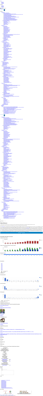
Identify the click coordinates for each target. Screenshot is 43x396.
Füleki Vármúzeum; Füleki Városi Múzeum (5, 307)
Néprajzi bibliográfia (6, 192)
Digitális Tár (2, 25)
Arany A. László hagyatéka (6, 152)
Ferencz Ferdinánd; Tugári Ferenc (4, 305)
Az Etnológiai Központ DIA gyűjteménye (7, 70)
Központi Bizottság (5, 100)
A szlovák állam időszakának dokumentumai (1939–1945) (9, 120)
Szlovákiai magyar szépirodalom (7, 141)
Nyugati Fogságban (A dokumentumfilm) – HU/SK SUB (9, 173)
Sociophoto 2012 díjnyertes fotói (7, 72)
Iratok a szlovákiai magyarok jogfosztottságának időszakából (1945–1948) (10, 19)
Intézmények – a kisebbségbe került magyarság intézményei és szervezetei (10, 212)
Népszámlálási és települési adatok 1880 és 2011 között (6, 387)
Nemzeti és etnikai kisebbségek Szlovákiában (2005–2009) (9, 113)
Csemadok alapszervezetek (4, 359)
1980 (1, 265)
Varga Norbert (2, 314)
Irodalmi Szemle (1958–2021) (6, 27)
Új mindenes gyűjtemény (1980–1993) (7, 37)
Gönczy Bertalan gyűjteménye (6, 78)
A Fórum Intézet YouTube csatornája (7, 67)
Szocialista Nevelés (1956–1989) (7, 31)
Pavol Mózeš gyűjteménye (6, 185)
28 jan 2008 (1, 335)
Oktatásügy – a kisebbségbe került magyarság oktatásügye (9, 213)
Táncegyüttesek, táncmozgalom (7, 102)
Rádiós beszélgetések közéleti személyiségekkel (8, 75)
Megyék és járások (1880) (3, 381)
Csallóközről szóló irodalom (6, 86)
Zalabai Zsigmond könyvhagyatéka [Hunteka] (8, 57)
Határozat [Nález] (5, 126)
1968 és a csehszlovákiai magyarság (7, 13)
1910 (1, 268)
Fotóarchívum (4, 69)
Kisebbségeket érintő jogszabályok (6, 20)
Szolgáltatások (2, 6)
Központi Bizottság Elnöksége (6, 205)
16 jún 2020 (1, 315)
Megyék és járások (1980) (3, 385)
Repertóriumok (4, 94)
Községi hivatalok (4, 169)
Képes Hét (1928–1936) (6, 28)
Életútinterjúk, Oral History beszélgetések (7, 180)
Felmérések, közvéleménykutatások (7, 73)
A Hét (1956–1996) (5, 26)
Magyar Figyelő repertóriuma (6, 201)
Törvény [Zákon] (5, 23)
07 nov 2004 (1, 324)
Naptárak (4, 164)
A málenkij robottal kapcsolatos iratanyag (7, 119)
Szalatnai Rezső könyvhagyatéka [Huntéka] (8, 54)
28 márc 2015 (1, 306)
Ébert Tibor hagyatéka (6, 162)
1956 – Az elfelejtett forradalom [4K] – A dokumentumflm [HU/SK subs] (10, 171)
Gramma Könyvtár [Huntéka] (6, 44)
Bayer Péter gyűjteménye (6, 77)
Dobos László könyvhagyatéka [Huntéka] (7, 153)
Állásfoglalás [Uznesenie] (6, 128)
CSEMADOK (4, 202)
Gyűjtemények (2, 41)
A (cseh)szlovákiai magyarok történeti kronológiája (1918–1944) (10, 111)
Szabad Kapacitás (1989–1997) (7, 30)
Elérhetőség (2, 5)
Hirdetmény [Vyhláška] (6, 22)
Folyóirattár (5, 148)
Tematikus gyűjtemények (5, 58)
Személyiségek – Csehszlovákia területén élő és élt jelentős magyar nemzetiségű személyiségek (12, 109)
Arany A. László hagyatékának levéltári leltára (8, 48)
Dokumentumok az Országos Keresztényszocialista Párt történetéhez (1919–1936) (11, 121)
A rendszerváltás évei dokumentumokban (7, 15)
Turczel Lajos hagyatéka (6, 159)
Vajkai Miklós (5, 91)
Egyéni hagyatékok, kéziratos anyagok (7, 17)
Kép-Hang (2, 170)
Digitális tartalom (4, 40)
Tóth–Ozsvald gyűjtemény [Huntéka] (7, 150)
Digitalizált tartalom (4, 142)
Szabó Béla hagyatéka (6, 52)
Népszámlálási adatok (21, 232)
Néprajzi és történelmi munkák (6, 140)
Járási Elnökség (5, 204)
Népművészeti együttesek (5, 65)
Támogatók (2, 3)
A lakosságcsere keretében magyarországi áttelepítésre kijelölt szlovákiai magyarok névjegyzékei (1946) (13, 14)
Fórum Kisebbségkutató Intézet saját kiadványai (8, 139)
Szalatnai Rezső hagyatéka (6, 89)
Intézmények (2, 61)
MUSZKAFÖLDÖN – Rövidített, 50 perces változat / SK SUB (10, 68)
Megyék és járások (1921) (3, 383)
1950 (1, 266)
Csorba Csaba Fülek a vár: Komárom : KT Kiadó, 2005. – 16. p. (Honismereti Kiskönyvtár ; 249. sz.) (12, 329)
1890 (1, 269)
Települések (2, 105)
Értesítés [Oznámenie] (6, 24)
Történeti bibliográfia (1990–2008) (7, 90)
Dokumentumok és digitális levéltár (6, 117)
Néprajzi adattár (5, 60)
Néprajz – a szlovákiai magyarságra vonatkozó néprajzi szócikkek (10, 108)
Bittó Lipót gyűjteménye (6, 182)
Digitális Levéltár (3, 12)
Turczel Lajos (5, 194)
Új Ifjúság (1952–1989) (6, 137)
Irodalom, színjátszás (6, 99)
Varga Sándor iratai (5, 160)
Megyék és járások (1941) (3, 384)
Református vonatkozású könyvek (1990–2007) (8, 88)
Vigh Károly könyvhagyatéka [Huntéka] (7, 56)
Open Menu (1, 4)
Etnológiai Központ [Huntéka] (6, 93)
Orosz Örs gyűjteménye (6, 184)
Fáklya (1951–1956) (6, 131)
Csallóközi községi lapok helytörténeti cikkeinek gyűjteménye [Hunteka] (10, 190)
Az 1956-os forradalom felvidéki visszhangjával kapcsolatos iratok (10, 16)
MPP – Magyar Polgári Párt (5, 104)
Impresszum (2, 2)
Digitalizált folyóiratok (5, 130)
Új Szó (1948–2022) (6, 33)
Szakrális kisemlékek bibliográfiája (7, 193)
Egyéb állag (5, 98)
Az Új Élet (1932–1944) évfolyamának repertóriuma (8, 95)
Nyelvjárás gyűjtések (6, 74)
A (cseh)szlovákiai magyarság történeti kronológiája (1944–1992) (10, 216)
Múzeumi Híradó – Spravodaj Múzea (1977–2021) (8, 35)
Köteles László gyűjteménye (6, 79)
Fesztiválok (5, 203)
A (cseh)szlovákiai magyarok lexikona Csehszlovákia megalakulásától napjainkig (10, 106)
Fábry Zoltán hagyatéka (6, 49)
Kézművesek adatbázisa (5, 63)
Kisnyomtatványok (5, 39)
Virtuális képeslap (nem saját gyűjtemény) (7, 82)
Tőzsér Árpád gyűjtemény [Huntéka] (7, 46)
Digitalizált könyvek (4, 138)
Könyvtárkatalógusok (5, 92)
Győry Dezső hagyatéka (6, 50)
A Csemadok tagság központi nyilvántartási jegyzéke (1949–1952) (10, 118)
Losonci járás (3, 226)
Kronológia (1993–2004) (6, 217)
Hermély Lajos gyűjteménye (6, 183)
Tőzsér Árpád (5, 195)
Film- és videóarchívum (5, 66)
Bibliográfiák (4, 83)
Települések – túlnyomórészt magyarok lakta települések (9, 214)
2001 (1, 264)
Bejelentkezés (1, 8)
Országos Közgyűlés (6, 101)
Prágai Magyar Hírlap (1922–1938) (7, 29)
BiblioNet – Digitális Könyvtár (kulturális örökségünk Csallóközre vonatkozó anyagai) (12, 34)
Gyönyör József (5, 191)
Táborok (4, 206)
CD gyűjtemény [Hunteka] (6, 42)
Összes (4, 129)
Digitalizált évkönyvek (6, 38)
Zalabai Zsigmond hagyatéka (6, 161)
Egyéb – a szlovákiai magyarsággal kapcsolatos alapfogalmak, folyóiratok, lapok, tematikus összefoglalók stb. (14, 107)
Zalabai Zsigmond (5, 196)
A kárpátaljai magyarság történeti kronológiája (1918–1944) (9, 112)
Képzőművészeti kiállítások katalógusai (7, 59)
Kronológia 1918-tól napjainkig (5, 215)
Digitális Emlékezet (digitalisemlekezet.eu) (8, 71)
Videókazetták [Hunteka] (6, 151)
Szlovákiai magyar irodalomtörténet (7, 36)
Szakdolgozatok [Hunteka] (6, 45)
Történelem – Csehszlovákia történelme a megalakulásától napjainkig (10, 110)
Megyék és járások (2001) (3, 386)
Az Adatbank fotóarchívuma (6, 174)
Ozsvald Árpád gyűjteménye (6, 80)
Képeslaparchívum (4, 76)
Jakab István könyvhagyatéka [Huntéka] (7, 51)
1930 (1, 267)
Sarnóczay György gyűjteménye (7, 81)
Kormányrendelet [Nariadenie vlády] (7, 127)
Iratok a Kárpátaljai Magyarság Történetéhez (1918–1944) (9, 18)
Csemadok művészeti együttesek (6, 62)
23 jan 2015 (1, 330)
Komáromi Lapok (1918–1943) (7, 132)
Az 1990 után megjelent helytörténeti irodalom (8, 84)
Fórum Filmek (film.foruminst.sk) (7, 172)
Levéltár (2, 97)
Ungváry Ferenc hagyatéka (6, 55)
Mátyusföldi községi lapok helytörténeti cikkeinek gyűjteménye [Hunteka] (10, 87)
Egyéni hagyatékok (4, 47)
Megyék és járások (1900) (3, 382)
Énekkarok (5, 103)
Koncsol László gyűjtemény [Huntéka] (7, 149)
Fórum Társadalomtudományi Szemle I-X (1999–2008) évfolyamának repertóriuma (11, 96)
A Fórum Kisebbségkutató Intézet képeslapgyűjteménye (9, 181)
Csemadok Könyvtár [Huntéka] (7, 43)
